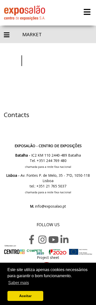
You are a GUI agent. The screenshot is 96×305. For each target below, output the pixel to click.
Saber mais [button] (18, 283)
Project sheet (48, 257)
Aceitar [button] (25, 296)
